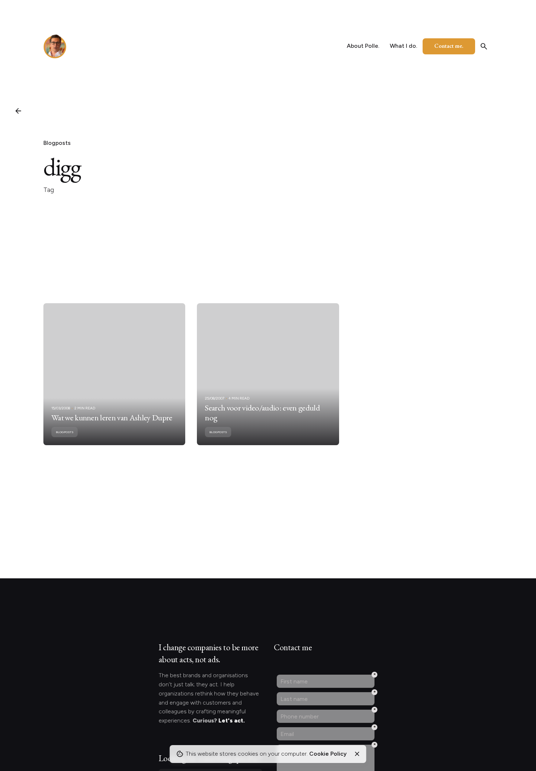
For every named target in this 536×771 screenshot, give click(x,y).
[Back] (18, 111)
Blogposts (57, 142)
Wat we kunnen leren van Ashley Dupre (111, 417)
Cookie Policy (328, 753)
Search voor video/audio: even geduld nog (262, 412)
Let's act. (231, 720)
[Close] (357, 754)
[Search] (484, 46)
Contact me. (448, 46)
